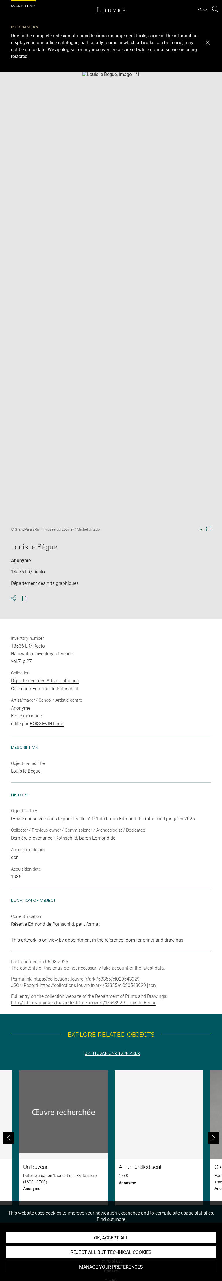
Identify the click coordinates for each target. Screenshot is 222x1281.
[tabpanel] (111, 1138)
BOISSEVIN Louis (47, 723)
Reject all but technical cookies (111, 1252)
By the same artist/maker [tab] (112, 1053)
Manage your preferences (111, 1267)
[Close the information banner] (207, 42)
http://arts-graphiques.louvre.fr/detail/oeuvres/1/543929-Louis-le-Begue (83, 1002)
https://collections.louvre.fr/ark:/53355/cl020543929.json (98, 985)
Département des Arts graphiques (45, 680)
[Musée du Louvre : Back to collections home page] (111, 9)
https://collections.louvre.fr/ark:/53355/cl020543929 (87, 979)
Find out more (111, 1219)
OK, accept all (111, 1238)
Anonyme (21, 560)
